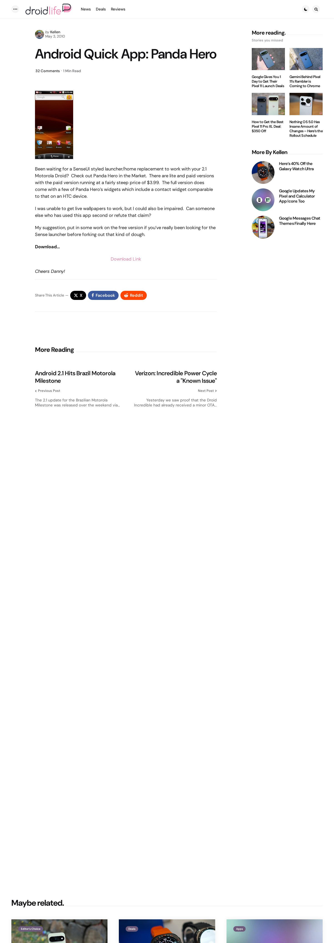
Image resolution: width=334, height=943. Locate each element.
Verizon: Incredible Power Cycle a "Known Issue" (176, 377)
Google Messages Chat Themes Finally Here (299, 221)
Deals (131, 929)
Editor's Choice (30, 929)
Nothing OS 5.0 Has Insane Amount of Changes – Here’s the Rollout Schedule (306, 129)
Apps (239, 929)
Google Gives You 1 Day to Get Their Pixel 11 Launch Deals (268, 81)
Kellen (55, 32)
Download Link (126, 259)
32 (47, 70)
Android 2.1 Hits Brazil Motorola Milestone (75, 377)
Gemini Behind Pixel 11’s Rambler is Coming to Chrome (304, 81)
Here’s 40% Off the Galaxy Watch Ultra (296, 166)
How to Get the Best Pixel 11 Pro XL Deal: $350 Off (268, 126)
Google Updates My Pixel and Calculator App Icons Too (297, 196)
